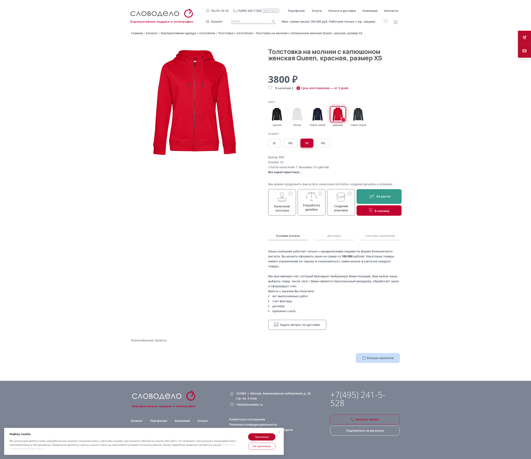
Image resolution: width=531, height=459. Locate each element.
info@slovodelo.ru (250, 405)
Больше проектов (380, 358)
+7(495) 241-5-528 (358, 399)
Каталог (217, 21)
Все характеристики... (285, 172)
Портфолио (158, 421)
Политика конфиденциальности (253, 424)
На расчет (383, 196)
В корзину (382, 211)
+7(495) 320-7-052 (249, 11)
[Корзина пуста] (397, 22)
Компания (182, 421)
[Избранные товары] (388, 21)
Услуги (202, 421)
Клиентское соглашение (247, 419)
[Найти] (272, 21)
